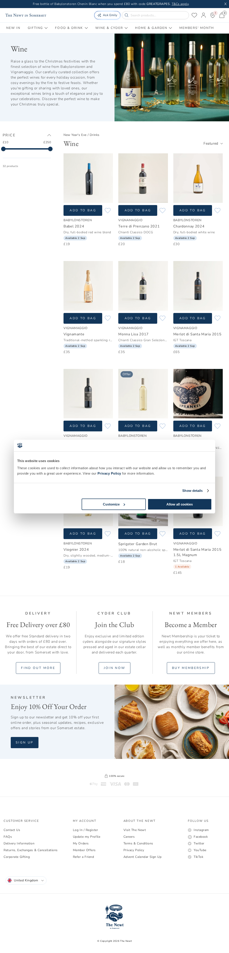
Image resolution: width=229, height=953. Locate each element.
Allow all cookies (179, 504)
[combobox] (213, 143)
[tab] (13, 28)
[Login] (203, 15)
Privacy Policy (109, 473)
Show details (192, 491)
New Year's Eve (75, 135)
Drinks (94, 135)
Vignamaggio (130, 220)
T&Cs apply (180, 4)
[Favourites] (194, 15)
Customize (111, 504)
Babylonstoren (78, 220)
